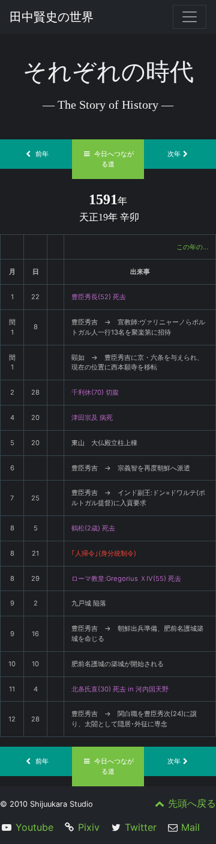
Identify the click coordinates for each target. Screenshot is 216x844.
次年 (174, 154)
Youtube (34, 827)
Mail (190, 827)
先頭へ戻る (192, 803)
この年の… (192, 247)
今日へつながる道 (114, 159)
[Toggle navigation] (189, 17)
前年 (42, 154)
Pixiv (89, 827)
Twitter (141, 827)
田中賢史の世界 (52, 17)
